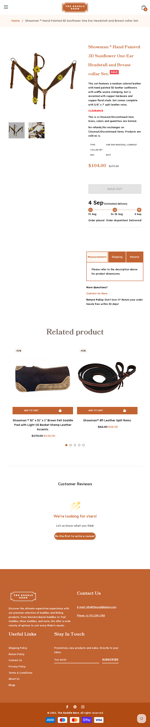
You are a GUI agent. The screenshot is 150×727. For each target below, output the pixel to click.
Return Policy (16, 654)
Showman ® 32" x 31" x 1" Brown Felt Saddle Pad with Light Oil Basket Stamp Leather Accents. (43, 425)
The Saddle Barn (68, 712)
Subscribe (110, 659)
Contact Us (15, 660)
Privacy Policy (17, 666)
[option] (43, 396)
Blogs (12, 685)
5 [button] (83, 445)
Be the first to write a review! (75, 536)
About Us (14, 678)
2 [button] (71, 445)
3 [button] (75, 445)
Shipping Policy (18, 647)
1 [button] (66, 445)
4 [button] (79, 445)
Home (16, 20)
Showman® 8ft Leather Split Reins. (107, 420)
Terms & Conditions (20, 672)
